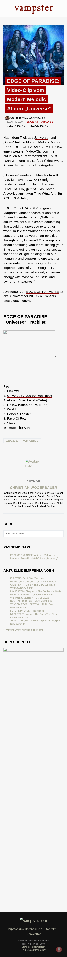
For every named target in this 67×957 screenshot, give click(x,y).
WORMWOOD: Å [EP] (22, 588)
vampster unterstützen (33, 947)
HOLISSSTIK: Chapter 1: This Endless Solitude (35, 591)
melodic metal (38, 126)
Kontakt (50, 929)
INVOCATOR (14, 189)
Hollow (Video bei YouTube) (27, 405)
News (10, 71)
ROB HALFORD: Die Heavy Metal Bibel (31, 601)
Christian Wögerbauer (33, 487)
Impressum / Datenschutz (25, 929)
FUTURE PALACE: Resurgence (27, 610)
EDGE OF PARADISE (39, 121)
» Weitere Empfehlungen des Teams (23, 629)
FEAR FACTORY (28, 180)
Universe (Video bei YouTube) (29, 395)
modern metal (16, 126)
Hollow (57, 147)
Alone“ (9, 142)
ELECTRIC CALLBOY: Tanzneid (27, 578)
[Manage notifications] (59, 949)
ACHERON (11, 198)
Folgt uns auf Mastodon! (33, 950)
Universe (41, 137)
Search (60, 534)
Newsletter (33, 934)
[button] (4, 8)
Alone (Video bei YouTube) (27, 400)
